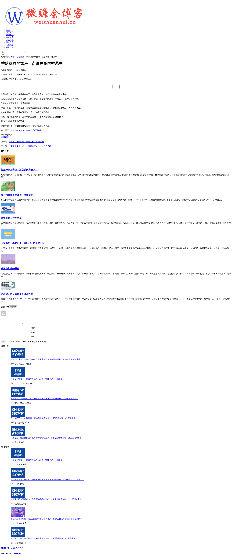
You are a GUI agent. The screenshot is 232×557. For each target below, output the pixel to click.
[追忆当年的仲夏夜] (8, 264)
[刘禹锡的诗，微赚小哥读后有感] (8, 289)
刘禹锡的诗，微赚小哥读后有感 (17, 294)
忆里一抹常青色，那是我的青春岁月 (19, 169)
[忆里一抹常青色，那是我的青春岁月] (8, 165)
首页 (8, 30)
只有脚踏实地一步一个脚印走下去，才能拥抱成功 (30, 146)
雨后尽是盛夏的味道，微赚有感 (17, 195)
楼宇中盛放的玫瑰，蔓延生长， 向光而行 (26, 142)
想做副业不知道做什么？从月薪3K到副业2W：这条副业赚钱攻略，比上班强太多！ (46, 438)
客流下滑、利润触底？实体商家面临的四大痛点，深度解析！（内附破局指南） (44, 399)
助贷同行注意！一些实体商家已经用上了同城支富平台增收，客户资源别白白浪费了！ (47, 359)
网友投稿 (10, 47)
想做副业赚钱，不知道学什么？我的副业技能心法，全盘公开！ (38, 379)
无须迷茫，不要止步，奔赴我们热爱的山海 (23, 243)
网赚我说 (10, 42)
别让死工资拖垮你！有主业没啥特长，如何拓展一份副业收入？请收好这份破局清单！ (47, 519)
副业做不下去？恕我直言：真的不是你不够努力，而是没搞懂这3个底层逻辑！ (44, 418)
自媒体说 (10, 40)
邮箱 (33, 332)
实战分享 (10, 37)
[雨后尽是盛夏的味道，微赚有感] (8, 190)
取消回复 (13, 307)
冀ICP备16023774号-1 (12, 548)
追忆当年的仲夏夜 (10, 268)
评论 (3, 342)
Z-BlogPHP (16, 553)
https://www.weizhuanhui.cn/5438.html (26, 130)
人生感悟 (10, 45)
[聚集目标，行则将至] (8, 213)
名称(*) (34, 328)
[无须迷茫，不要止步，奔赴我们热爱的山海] (8, 238)
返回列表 (5, 137)
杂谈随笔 (20, 57)
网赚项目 (10, 32)
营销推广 (10, 35)
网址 (33, 337)
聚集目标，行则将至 (11, 218)
